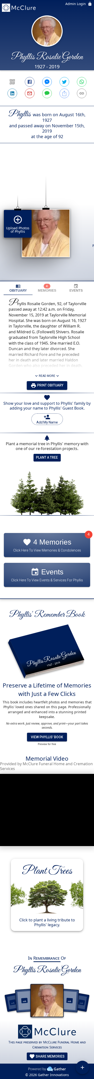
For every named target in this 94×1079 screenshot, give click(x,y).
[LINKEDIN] (12, 93)
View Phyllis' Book (47, 737)
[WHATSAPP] (82, 82)
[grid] (47, 220)
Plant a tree (47, 457)
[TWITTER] (64, 82)
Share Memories (50, 1056)
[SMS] (47, 93)
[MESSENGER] (47, 82)
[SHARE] (64, 93)
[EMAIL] (29, 93)
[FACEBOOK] (29, 82)
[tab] (18, 288)
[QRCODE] (12, 82)
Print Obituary (49, 385)
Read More (47, 376)
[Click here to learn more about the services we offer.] (47, 1032)
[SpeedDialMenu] (82, 1067)
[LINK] (82, 93)
